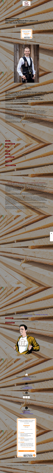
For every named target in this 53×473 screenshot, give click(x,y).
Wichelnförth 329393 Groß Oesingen (26, 379)
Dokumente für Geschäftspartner (26, 413)
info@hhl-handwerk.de (27, 388)
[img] (26, 3)
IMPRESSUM (27, 412)
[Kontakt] (51, 233)
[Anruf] (51, 239)
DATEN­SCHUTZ (26, 411)
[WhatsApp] (51, 236)
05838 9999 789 (28, 387)
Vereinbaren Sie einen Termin (42, 314)
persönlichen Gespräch (27, 315)
